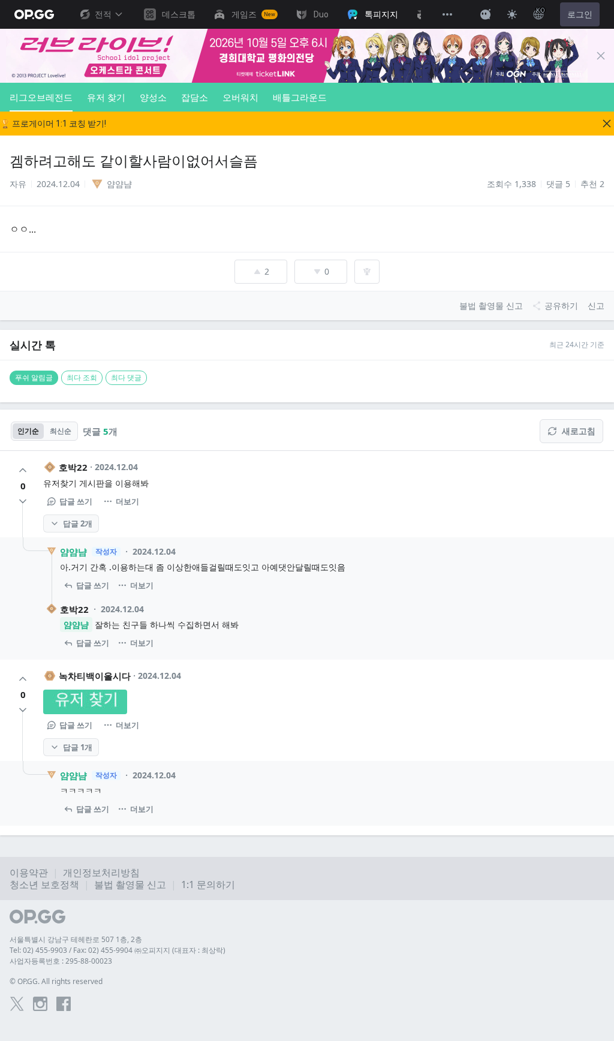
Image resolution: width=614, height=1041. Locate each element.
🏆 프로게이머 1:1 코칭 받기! (53, 123)
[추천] (23, 470)
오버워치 (240, 97)
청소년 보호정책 (44, 884)
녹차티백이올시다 (95, 676)
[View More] (447, 14)
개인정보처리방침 (101, 872)
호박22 (73, 467)
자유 (18, 183)
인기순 (28, 431)
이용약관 (29, 872)
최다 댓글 (126, 377)
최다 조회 (82, 377)
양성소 (153, 97)
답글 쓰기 (75, 501)
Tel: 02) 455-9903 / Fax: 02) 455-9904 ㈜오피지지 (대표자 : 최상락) (117, 950)
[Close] (601, 56)
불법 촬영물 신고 (130, 884)
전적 (103, 14)
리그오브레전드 (41, 97)
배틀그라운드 (300, 97)
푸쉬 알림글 (34, 377)
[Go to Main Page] (34, 14)
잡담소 (194, 97)
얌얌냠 (73, 552)
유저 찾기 (106, 97)
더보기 (127, 501)
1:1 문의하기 (208, 884)
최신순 (60, 431)
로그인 (579, 14)
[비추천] (23, 501)
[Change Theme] (512, 14)
